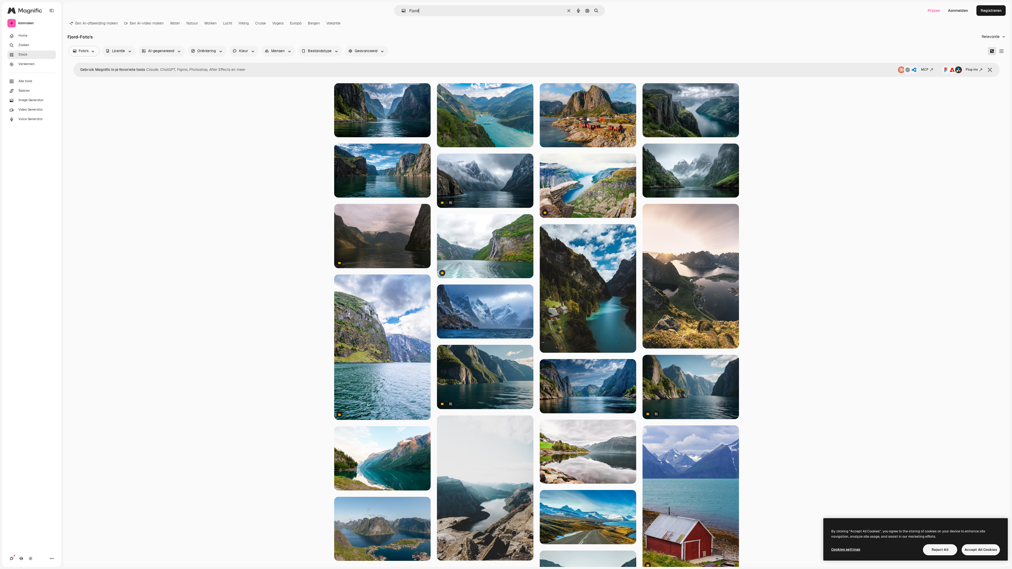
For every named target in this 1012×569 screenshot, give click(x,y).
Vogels (278, 23)
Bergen (314, 23)
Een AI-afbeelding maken (96, 23)
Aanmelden (958, 10)
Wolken (210, 23)
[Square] (1001, 51)
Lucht (227, 23)
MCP (924, 69)
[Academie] (21, 558)
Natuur (192, 23)
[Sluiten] (990, 70)
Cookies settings (845, 549)
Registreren (991, 10)
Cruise (260, 23)
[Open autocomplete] (401, 11)
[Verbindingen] (11, 558)
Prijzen (934, 10)
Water (175, 23)
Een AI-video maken (147, 23)
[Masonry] (992, 51)
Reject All (940, 549)
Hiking (244, 23)
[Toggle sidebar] (51, 10)
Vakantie (333, 23)
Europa (295, 23)
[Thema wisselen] (30, 558)
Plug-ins (972, 69)
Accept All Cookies (981, 549)
